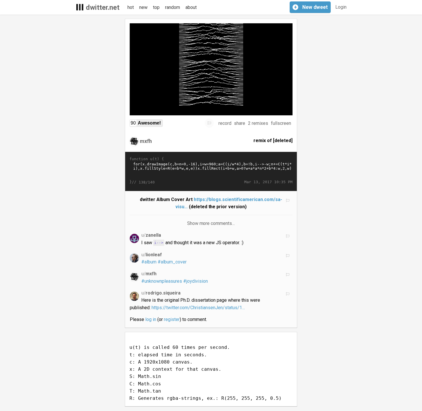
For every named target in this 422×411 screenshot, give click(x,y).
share (239, 123)
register (172, 319)
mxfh (146, 141)
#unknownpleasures (161, 281)
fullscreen (281, 123)
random (172, 7)
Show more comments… (211, 223)
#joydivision (195, 281)
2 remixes (258, 123)
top (156, 7)
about (191, 7)
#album (148, 262)
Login (340, 7)
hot (130, 7)
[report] (209, 123)
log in (150, 319)
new (143, 7)
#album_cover (172, 262)
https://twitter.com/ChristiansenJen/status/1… (198, 307)
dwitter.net (102, 7)
